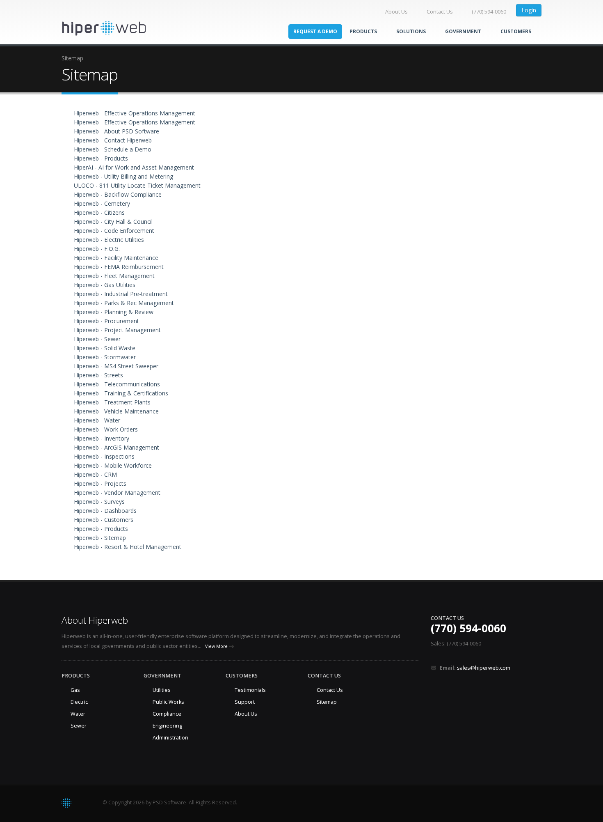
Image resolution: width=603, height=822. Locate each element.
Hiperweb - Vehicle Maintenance (116, 411)
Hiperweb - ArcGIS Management (116, 447)
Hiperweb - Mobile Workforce (113, 465)
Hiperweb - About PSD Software (116, 131)
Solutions (411, 31)
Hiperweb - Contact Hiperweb (113, 140)
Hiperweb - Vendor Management (117, 492)
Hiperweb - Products (101, 158)
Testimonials (250, 690)
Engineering (167, 725)
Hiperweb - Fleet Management (114, 276)
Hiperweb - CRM (95, 474)
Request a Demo (315, 31)
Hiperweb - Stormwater (105, 357)
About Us (396, 11)
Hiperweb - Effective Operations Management (134, 113)
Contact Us (440, 11)
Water (78, 713)
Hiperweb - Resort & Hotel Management (127, 547)
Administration (170, 737)
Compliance (167, 713)
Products (363, 31)
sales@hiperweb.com (483, 667)
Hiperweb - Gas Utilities (104, 285)
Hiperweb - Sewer (97, 339)
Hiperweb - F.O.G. (97, 249)
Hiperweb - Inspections (104, 456)
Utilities (162, 690)
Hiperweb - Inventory (101, 438)
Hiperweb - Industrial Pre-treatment (121, 294)
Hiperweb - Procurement (106, 321)
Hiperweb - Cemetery (102, 203)
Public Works (168, 701)
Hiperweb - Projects (100, 483)
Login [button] (528, 10)
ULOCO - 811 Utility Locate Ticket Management (137, 185)
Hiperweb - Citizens (99, 212)
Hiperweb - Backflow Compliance (118, 194)
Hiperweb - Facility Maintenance (116, 258)
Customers (515, 31)
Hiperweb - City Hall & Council (113, 221)
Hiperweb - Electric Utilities (109, 239)
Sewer (79, 725)
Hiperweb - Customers (103, 520)
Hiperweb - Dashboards (105, 510)
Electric (79, 701)
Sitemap (327, 701)
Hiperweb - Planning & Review (113, 312)
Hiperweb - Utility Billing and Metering (123, 176)
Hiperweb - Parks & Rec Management (124, 303)
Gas (75, 690)
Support (245, 701)
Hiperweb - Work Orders (106, 429)
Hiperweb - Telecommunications (117, 384)
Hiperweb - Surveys (99, 501)
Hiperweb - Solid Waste (104, 348)
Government (463, 31)
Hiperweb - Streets (98, 375)
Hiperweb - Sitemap (100, 538)
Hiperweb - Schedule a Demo (112, 149)
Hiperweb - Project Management (117, 330)
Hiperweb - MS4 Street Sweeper (116, 366)
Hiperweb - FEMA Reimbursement (119, 267)
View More (217, 646)
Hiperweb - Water (97, 420)
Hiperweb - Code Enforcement (114, 230)
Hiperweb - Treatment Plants (112, 402)
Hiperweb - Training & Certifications (121, 393)
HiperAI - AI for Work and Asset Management (134, 167)
